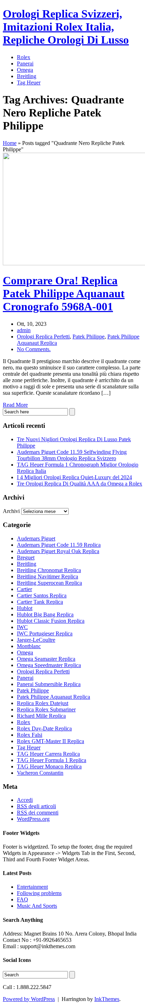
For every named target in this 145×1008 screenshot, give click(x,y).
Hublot (24, 608)
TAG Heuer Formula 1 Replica (51, 760)
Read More (15, 405)
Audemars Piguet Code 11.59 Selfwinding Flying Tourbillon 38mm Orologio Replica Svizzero (72, 455)
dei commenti (37, 813)
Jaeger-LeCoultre (36, 640)
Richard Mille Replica (41, 716)
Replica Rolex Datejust (42, 703)
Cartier (24, 589)
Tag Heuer (28, 82)
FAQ (22, 899)
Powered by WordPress (29, 999)
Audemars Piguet (36, 538)
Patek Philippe (88, 337)
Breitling (26, 76)
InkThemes (106, 999)
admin (24, 330)
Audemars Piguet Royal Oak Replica (58, 551)
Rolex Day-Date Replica (44, 728)
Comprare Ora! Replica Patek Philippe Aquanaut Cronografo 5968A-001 (64, 293)
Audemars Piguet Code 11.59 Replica (59, 545)
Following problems (39, 893)
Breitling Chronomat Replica (49, 570)
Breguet (25, 557)
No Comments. (34, 349)
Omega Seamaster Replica (46, 659)
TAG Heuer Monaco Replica (49, 766)
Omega (25, 70)
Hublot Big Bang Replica (45, 614)
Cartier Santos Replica (42, 595)
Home (10, 143)
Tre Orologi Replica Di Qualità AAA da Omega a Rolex (79, 484)
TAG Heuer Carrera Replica (48, 754)
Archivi (11, 511)
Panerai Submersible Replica (49, 684)
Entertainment (32, 887)
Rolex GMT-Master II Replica (50, 741)
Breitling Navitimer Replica (47, 576)
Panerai (25, 63)
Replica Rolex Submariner (46, 709)
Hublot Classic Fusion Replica (50, 621)
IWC (22, 627)
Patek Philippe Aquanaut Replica (53, 697)
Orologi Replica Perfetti (43, 337)
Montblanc (29, 646)
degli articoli (36, 806)
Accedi (25, 800)
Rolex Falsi (29, 735)
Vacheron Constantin (40, 773)
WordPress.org (33, 819)
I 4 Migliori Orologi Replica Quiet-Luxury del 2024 (74, 477)
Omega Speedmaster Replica (49, 665)
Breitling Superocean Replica (49, 583)
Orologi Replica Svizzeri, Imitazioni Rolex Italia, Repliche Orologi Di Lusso (66, 26)
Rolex (23, 57)
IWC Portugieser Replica (44, 633)
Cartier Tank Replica (40, 602)
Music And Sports (37, 906)
